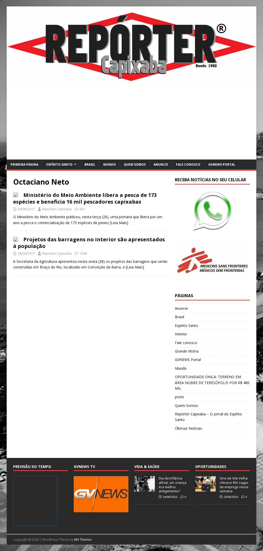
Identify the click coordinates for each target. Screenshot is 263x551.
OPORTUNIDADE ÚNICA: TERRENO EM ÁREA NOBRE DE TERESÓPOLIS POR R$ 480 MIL (212, 382)
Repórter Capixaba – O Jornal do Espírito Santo (208, 417)
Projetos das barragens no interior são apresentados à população (89, 242)
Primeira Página (24, 164)
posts (179, 396)
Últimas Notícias (188, 428)
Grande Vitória (187, 351)
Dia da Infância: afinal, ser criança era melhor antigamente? (172, 485)
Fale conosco (188, 164)
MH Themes (82, 539)
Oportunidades (210, 466)
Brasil (89, 164)
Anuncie (161, 164)
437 (82, 209)
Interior (181, 334)
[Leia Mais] (119, 222)
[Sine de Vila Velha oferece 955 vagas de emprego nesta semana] (205, 488)
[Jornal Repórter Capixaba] (132, 79)
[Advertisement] (132, 121)
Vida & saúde (146, 466)
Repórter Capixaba (57, 209)
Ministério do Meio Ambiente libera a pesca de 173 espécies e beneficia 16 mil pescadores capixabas (85, 198)
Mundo (109, 164)
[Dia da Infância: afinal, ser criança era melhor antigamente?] (144, 488)
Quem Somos (135, 164)
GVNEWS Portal (221, 164)
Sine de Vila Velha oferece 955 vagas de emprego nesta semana (234, 485)
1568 (83, 253)
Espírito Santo (59, 164)
